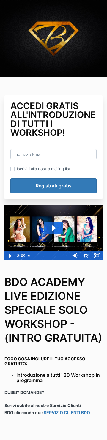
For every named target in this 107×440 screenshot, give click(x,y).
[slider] (47, 256)
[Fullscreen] (97, 256)
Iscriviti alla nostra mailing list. (44, 168)
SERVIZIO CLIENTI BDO (67, 412)
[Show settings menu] (86, 256)
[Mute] (74, 256)
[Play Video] (9, 256)
